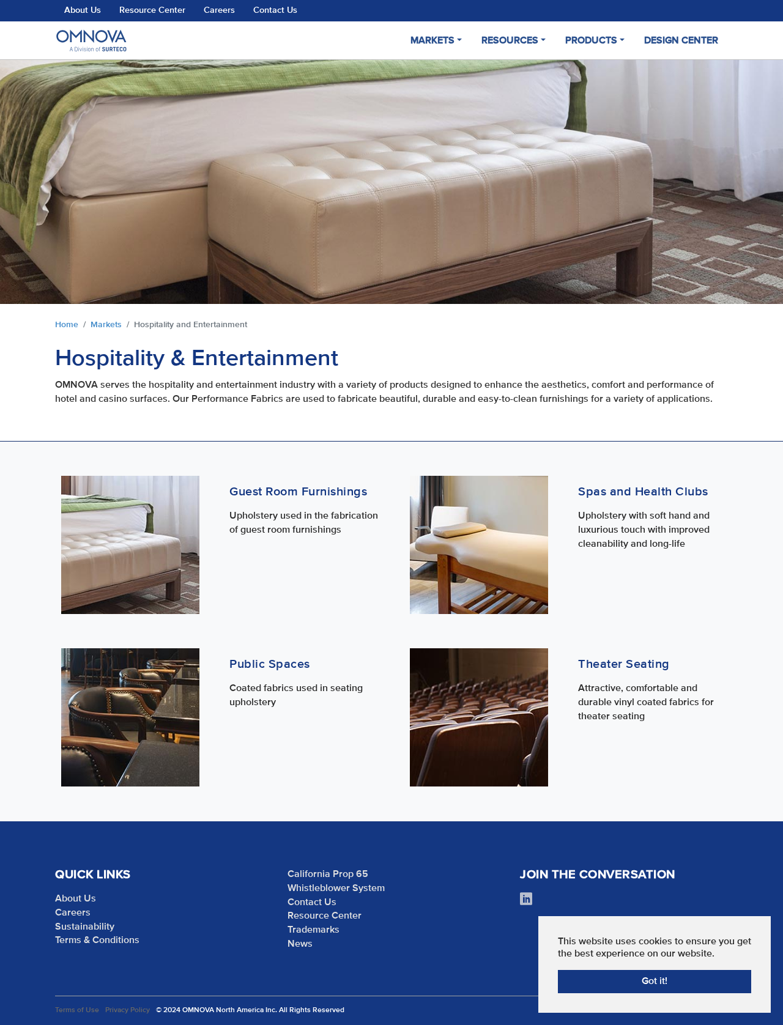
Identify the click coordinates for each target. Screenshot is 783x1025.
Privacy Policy (127, 1010)
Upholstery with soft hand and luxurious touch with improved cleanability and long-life (644, 530)
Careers (219, 10)
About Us (82, 10)
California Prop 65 (328, 874)
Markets (432, 41)
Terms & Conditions (97, 940)
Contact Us (275, 10)
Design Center (681, 41)
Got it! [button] (654, 981)
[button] (30, 181)
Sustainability (84, 927)
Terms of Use (77, 1010)
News (300, 944)
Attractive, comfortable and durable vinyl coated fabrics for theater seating (646, 703)
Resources (509, 41)
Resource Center (152, 10)
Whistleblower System (336, 889)
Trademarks (314, 930)
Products (591, 41)
